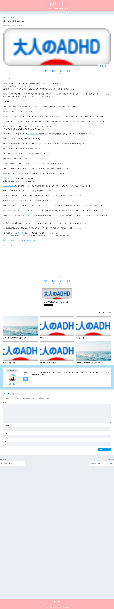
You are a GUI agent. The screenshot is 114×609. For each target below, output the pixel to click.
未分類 (109, 312)
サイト (5, 441)
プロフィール (49, 8)
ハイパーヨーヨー (33, 134)
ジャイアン (11, 178)
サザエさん (21, 233)
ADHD (67, 8)
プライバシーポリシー (56, 604)
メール (5, 433)
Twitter (25, 381)
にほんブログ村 (8, 246)
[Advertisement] (53, 261)
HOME (58, 602)
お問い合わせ (59, 8)
